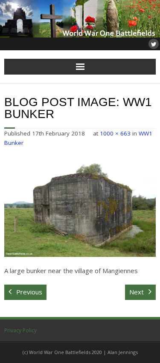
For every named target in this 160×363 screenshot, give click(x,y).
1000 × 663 (115, 133)
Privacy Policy (20, 330)
